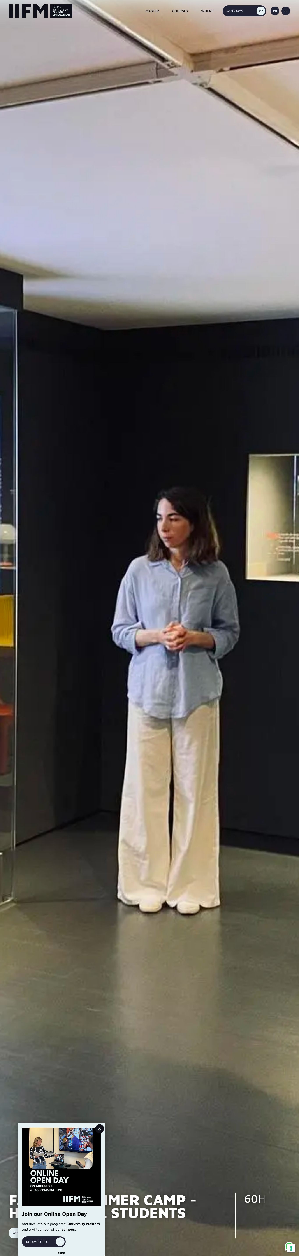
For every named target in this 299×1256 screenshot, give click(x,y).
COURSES (180, 11)
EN (275, 11)
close (61, 1252)
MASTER (152, 11)
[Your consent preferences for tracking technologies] (291, 1248)
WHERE (207, 11)
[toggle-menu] (285, 11)
